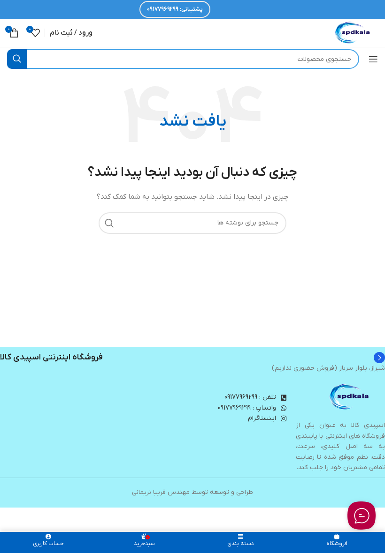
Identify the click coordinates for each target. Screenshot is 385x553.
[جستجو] (17, 59)
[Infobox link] (192, 357)
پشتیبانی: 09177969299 (175, 9)
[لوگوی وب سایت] (353, 32)
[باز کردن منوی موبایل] (373, 59)
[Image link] (350, 396)
